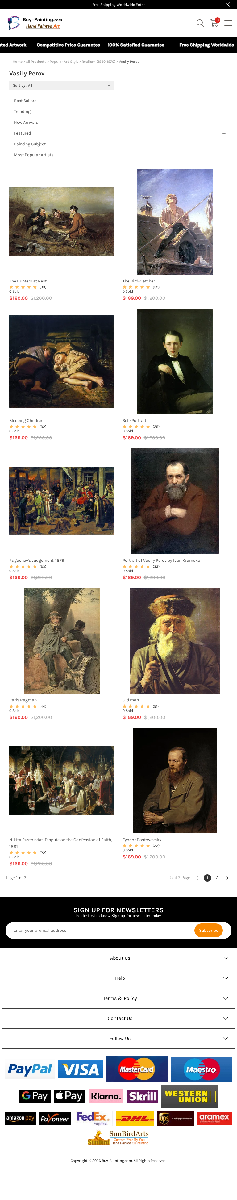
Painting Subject (30, 144)
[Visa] (80, 1069)
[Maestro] (201, 1069)
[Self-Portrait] (175, 362)
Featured (22, 133)
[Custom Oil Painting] (118, 1137)
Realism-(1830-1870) (98, 61)
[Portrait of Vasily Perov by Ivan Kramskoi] (175, 501)
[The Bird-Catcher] (175, 222)
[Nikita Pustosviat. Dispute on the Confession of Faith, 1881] (62, 781)
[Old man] (175, 641)
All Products (36, 61)
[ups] (175, 1118)
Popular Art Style (64, 61)
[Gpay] (35, 1096)
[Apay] (69, 1096)
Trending (22, 111)
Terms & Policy (120, 998)
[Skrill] (142, 1096)
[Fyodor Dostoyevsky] (175, 781)
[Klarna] (106, 1096)
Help (120, 978)
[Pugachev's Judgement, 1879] (62, 501)
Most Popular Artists (33, 154)
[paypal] (30, 1069)
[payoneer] (55, 1118)
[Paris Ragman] (62, 641)
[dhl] (135, 1118)
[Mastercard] (137, 1069)
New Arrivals (26, 122)
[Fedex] (93, 1118)
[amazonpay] (20, 1118)
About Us (120, 958)
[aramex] (215, 1118)
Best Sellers (25, 100)
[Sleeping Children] (62, 362)
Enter (140, 4)
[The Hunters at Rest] (62, 222)
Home (18, 61)
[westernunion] (189, 1096)
